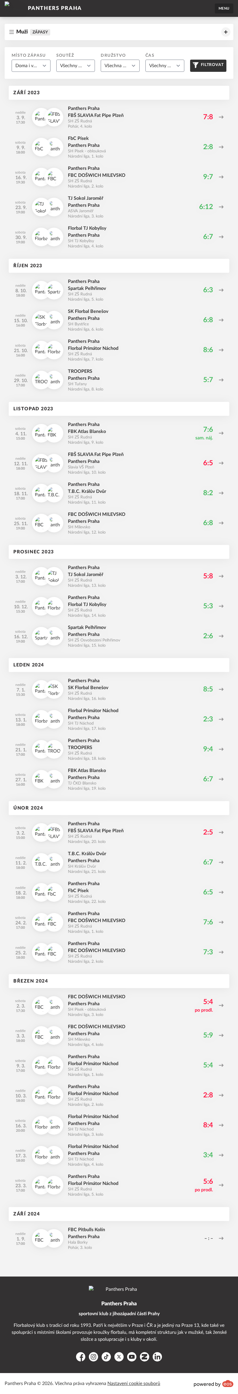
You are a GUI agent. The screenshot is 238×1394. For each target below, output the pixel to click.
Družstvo (113, 56)
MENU (224, 8)
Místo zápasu (29, 56)
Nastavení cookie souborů (133, 1383)
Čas (149, 56)
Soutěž (65, 56)
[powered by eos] (213, 1383)
